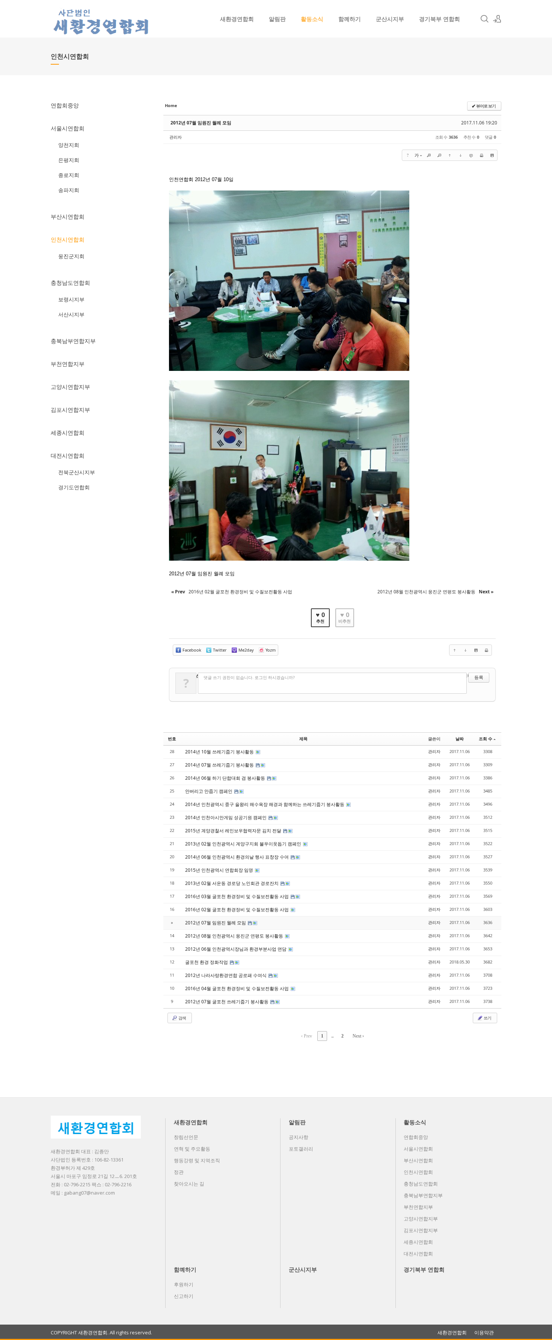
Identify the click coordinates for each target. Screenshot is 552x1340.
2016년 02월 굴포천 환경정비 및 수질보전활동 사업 (237, 909)
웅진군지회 (71, 256)
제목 (303, 738)
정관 (179, 1172)
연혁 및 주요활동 (192, 1148)
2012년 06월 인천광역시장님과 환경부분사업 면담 (236, 949)
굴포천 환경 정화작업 (207, 962)
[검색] (484, 19)
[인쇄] (481, 155)
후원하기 (183, 1284)
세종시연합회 (67, 432)
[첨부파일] (492, 155)
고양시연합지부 (70, 386)
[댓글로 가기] (471, 155)
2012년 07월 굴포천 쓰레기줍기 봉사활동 (227, 1001)
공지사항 (298, 1137)
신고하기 (183, 1296)
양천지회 (68, 144)
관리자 (175, 137)
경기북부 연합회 (439, 19)
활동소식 (312, 19)
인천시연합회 (67, 239)
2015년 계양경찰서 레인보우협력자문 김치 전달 (233, 830)
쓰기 (487, 1018)
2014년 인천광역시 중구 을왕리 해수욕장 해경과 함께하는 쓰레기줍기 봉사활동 (265, 804)
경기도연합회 (74, 487)
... (332, 1036)
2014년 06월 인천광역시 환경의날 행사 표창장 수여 (237, 857)
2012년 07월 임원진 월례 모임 (200, 122)
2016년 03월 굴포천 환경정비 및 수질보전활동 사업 (237, 896)
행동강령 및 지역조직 (197, 1160)
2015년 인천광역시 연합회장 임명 (219, 870)
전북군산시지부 (76, 472)
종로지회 (68, 174)
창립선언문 (186, 1137)
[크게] (429, 155)
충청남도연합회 (70, 282)
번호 (172, 738)
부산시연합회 (67, 216)
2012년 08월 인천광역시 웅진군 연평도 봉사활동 (234, 936)
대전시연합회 (67, 455)
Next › (358, 1036)
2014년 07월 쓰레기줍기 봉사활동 (220, 765)
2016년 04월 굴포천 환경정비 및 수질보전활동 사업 (237, 988)
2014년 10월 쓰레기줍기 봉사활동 (220, 752)
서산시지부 (71, 314)
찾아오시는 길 (189, 1183)
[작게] (439, 155)
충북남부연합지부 (73, 341)
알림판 (277, 19)
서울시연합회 (67, 128)
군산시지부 (390, 19)
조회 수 (485, 738)
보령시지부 (71, 299)
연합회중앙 (65, 105)
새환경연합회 (237, 19)
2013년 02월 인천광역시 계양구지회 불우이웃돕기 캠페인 (243, 844)
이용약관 (484, 1333)
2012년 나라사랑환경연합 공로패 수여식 (226, 975)
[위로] (450, 155)
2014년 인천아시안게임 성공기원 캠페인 (226, 817)
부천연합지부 (67, 364)
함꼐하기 (349, 19)
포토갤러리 (301, 1148)
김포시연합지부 (70, 409)
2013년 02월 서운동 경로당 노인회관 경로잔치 (232, 883)
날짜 (459, 738)
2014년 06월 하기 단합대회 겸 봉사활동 (225, 778)
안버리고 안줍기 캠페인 (209, 791)
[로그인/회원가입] (497, 19)
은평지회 (68, 159)
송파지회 (68, 190)
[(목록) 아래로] (460, 155)
